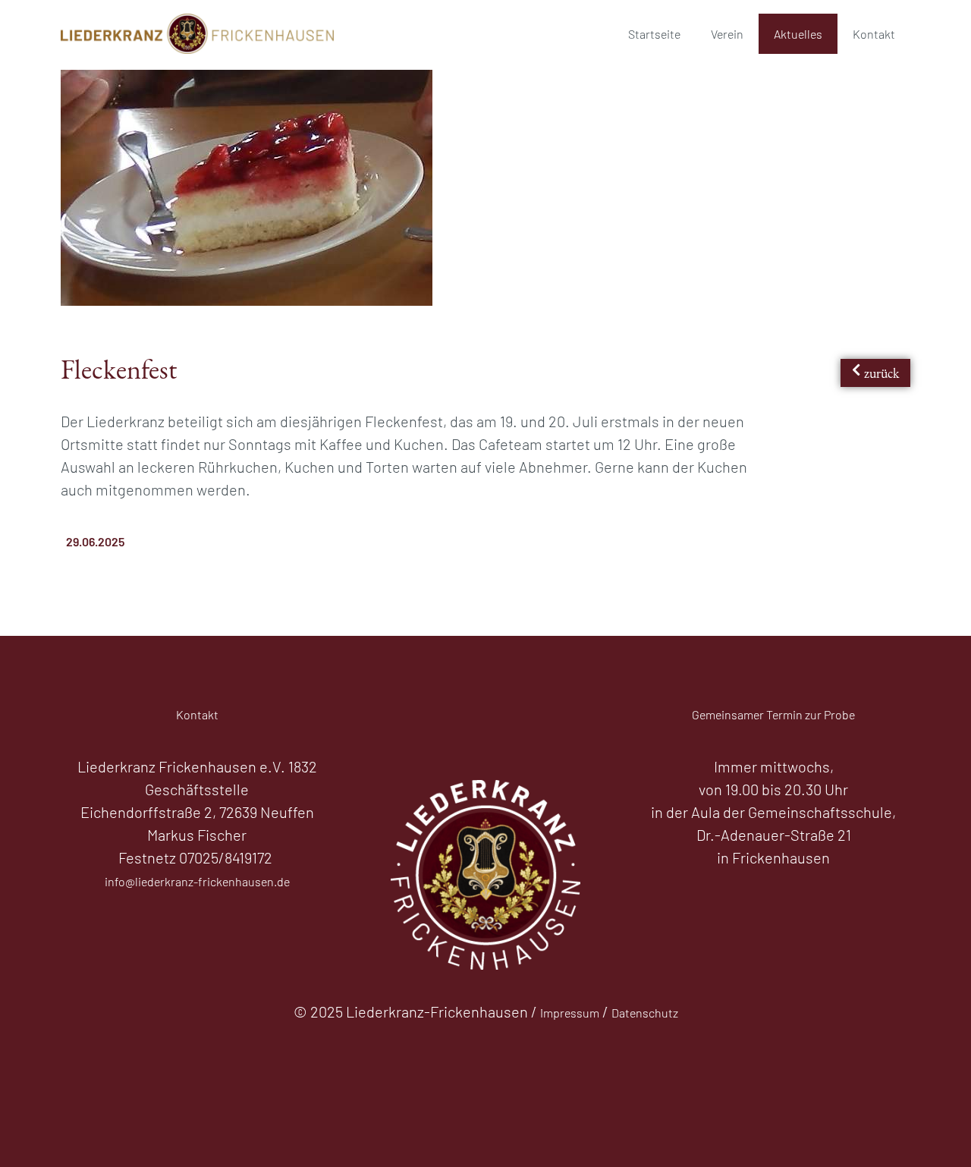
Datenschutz (644, 1012)
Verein (727, 34)
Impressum (569, 1012)
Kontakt (874, 34)
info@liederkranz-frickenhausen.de (197, 881)
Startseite (654, 34)
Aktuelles (798, 34)
